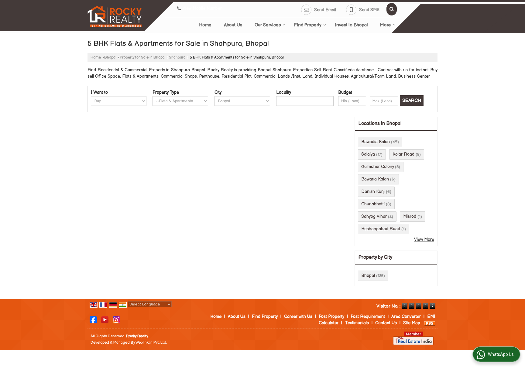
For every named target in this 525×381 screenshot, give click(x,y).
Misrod (409, 216)
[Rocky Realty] (115, 16)
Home (205, 25)
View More (424, 239)
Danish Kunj (373, 191)
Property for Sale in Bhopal (143, 57)
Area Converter (406, 316)
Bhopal (110, 57)
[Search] (391, 9)
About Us (233, 25)
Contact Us (386, 322)
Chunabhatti (373, 204)
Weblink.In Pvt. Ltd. (151, 342)
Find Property (307, 25)
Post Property (331, 316)
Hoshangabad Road (380, 228)
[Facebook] (93, 319)
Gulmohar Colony (377, 166)
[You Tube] (104, 319)
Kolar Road (403, 154)
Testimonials (357, 322)
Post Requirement (368, 316)
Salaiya (368, 154)
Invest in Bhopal (351, 25)
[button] (202, 8)
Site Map (411, 322)
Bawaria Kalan (375, 179)
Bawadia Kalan (375, 141)
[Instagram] (116, 319)
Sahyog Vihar (374, 216)
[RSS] (429, 322)
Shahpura (177, 57)
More (385, 25)
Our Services (268, 25)
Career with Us (298, 316)
